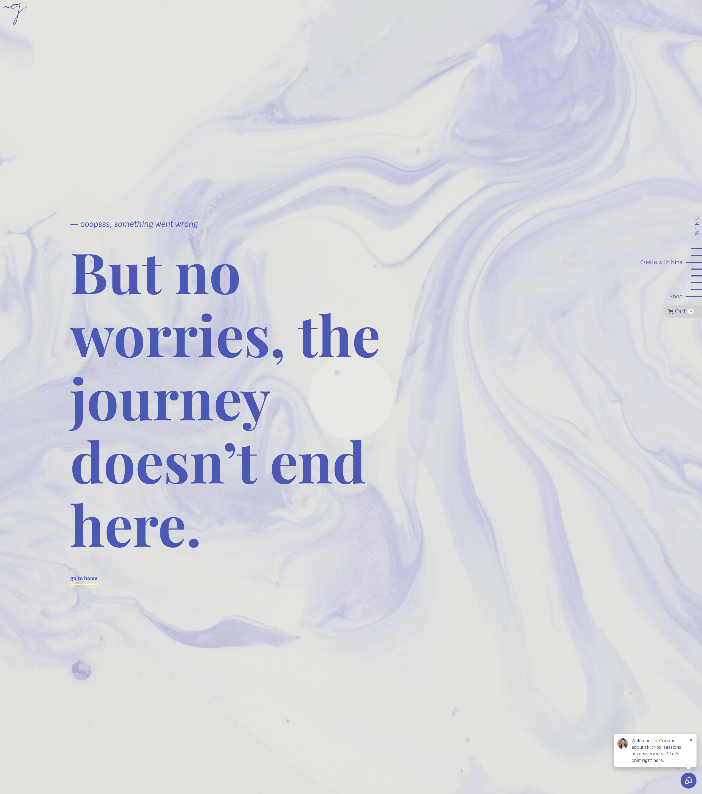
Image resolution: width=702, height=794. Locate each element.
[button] (683, 311)
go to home (84, 578)
